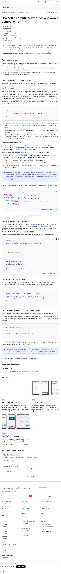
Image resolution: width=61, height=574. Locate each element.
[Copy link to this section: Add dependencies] (19, 60)
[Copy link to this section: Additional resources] (21, 365)
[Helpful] (56, 12)
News (3, 513)
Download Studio (25, 533)
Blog (3, 515)
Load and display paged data (11, 466)
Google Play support (46, 529)
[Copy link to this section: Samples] (10, 378)
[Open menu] (2, 2)
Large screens (44, 503)
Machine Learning (25, 506)
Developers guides (25, 528)
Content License (43, 487)
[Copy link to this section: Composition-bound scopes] (22, 143)
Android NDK (24, 535)
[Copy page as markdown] (25, 22)
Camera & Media (25, 511)
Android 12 (4, 536)
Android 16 (4, 526)
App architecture (7, 7)
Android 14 (4, 531)
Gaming (23, 503)
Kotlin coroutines (6, 45)
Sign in (57, 1)
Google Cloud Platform (7, 555)
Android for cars (45, 511)
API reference (24, 530)
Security (4, 508)
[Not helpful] (58, 12)
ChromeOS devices (46, 508)
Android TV (44, 513)
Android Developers (6, 12)
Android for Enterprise (7, 506)
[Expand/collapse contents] (10, 26)
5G (22, 515)
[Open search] (39, 2)
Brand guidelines (16, 563)
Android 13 (4, 533)
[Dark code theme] (56, 107)
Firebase (4, 553)
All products (5, 557)
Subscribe (21, 566)
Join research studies (46, 531)
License (8, 563)
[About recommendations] (23, 450)
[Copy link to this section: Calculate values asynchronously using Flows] (41, 310)
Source (3, 511)
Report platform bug (46, 524)
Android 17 (4, 524)
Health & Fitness (25, 508)
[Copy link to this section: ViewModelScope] (15, 88)
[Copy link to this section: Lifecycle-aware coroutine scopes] (32, 81)
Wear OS (43, 506)
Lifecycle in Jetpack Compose (11, 455)
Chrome (4, 550)
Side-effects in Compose (34, 215)
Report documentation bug (47, 526)
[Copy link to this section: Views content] (13, 368)
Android (4, 503)
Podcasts (4, 518)
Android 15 (4, 529)
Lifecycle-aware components (10, 52)
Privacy (23, 513)
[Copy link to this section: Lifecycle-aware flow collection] (30, 221)
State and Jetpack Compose (30, 358)
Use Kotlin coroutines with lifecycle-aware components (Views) (22, 371)
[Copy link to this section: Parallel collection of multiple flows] (26, 279)
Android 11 (4, 538)
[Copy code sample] (58, 107)
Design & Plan (15, 12)
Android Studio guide (26, 525)
